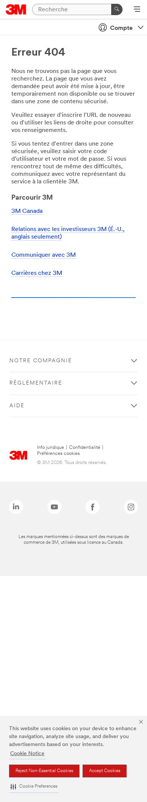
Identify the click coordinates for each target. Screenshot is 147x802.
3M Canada (27, 211)
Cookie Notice (27, 754)
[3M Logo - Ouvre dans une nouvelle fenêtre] (16, 9)
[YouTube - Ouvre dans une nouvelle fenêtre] (54, 506)
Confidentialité (84, 447)
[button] (34, 786)
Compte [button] (121, 28)
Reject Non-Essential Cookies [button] (44, 771)
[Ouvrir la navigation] (137, 10)
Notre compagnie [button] (40, 361)
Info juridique (50, 447)
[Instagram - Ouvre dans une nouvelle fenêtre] (131, 506)
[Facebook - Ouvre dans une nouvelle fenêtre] (92, 506)
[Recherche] (116, 9)
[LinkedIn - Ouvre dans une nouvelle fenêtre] (16, 506)
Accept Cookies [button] (104, 771)
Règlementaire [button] (35, 383)
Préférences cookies (58, 453)
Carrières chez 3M (36, 273)
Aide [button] (16, 406)
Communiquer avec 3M (43, 255)
